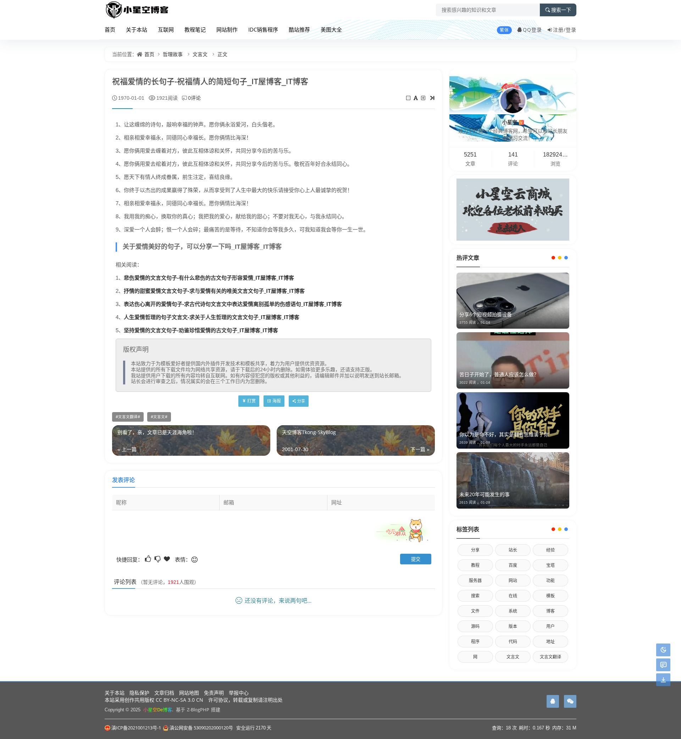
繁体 (504, 30)
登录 (571, 29)
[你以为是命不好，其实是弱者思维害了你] (512, 420)
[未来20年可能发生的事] (512, 480)
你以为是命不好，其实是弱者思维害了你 (504, 434)
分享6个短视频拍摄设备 (485, 314)
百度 (513, 565)
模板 (550, 596)
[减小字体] (409, 97)
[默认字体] (416, 97)
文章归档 (164, 692)
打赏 (251, 401)
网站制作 (227, 29)
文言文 (200, 54)
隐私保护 (139, 692)
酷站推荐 (299, 29)
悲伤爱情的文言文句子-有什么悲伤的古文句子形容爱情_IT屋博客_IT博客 (209, 277)
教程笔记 (195, 29)
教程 (475, 565)
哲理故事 (173, 54)
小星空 (512, 122)
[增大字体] (424, 97)
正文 (222, 54)
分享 (475, 550)
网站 (513, 580)
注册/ (559, 29)
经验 (550, 550)
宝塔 (550, 565)
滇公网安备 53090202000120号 (201, 727)
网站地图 (189, 692)
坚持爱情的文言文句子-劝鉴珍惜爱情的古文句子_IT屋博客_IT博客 (201, 330)
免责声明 (214, 692)
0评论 (194, 97)
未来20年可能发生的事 (484, 494)
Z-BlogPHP (198, 709)
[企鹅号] (553, 701)
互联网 (166, 29)
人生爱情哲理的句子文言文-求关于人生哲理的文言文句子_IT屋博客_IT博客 (211, 317)
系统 (513, 611)
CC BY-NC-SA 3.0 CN (179, 699)
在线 (513, 596)
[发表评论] (663, 665)
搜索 (475, 596)
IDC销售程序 (263, 29)
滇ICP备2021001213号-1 (136, 727)
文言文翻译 (128, 416)
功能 (550, 580)
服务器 (475, 580)
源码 (475, 626)
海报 (276, 401)
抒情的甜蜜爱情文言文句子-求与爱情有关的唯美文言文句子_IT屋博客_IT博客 (214, 290)
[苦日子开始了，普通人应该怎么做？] (512, 360)
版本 (513, 626)
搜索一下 (561, 10)
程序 (475, 642)
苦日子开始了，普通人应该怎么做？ (499, 374)
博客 (550, 611)
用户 (550, 626)
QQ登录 (532, 29)
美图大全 (331, 29)
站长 (513, 550)
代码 (513, 642)
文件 (475, 611)
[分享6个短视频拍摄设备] (512, 301)
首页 (110, 29)
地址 (550, 642)
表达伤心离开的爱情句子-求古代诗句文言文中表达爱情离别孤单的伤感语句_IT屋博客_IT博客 (233, 303)
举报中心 (239, 692)
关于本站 (136, 29)
